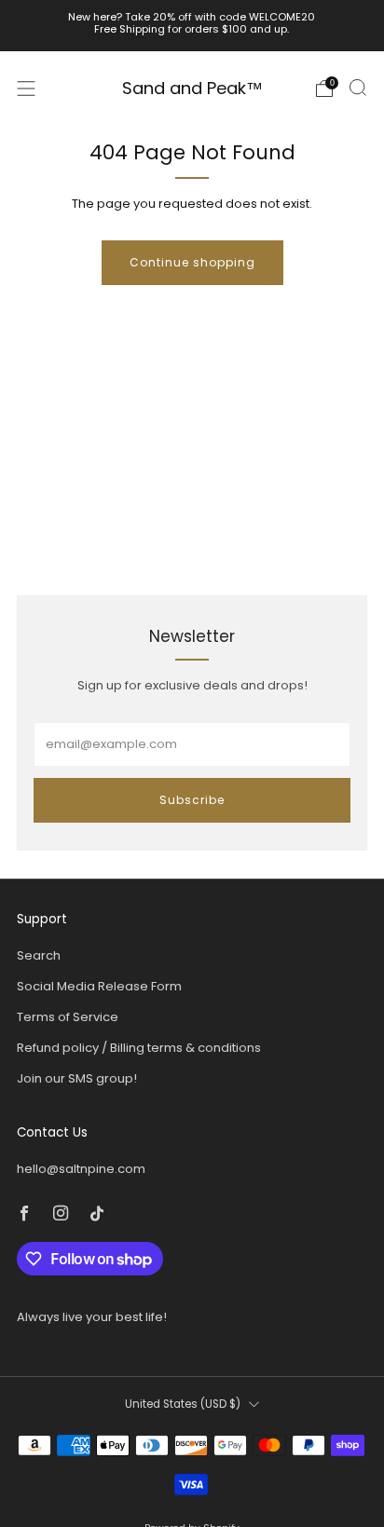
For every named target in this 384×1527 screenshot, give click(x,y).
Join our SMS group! (77, 1078)
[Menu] (26, 88)
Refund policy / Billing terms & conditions (139, 1048)
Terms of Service (67, 1017)
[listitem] (192, 25)
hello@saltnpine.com (81, 1169)
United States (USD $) (182, 1404)
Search (39, 955)
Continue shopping (192, 262)
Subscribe (192, 800)
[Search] (358, 87)
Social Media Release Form (99, 986)
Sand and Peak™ (192, 89)
